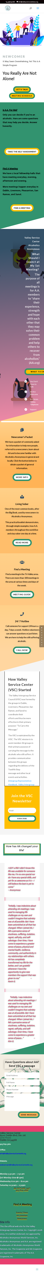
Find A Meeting (22, 208)
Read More (22, 542)
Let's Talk (22, 89)
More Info (22, 477)
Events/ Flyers (22, 1212)
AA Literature (22, 1215)
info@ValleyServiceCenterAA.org (13, 1153)
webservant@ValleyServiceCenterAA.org (16, 1165)
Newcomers (22, 1218)
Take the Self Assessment (22, 151)
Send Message (29, 1115)
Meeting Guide (22, 594)
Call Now (22, 650)
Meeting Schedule (22, 96)
